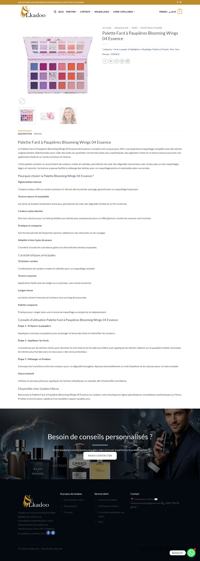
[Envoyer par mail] (116, 61)
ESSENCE (115, 54)
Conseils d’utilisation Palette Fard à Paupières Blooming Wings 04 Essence (68, 320)
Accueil (107, 28)
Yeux (177, 49)
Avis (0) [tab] (38, 134)
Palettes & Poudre (151, 28)
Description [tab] (25, 134)
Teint (135, 28)
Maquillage (122, 28)
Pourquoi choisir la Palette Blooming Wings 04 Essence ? (56, 176)
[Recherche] (55, 12)
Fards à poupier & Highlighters (127, 49)
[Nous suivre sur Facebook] (177, 2)
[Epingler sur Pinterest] (122, 61)
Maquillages (102, 11)
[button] (170, 11)
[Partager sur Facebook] (105, 61)
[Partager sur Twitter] (110, 61)
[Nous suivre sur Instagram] (180, 2)
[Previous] (23, 65)
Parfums (71, 11)
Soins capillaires (123, 11)
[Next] (92, 65)
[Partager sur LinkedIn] (127, 61)
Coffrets (85, 11)
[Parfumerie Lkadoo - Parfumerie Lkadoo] (33, 12)
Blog (61, 11)
